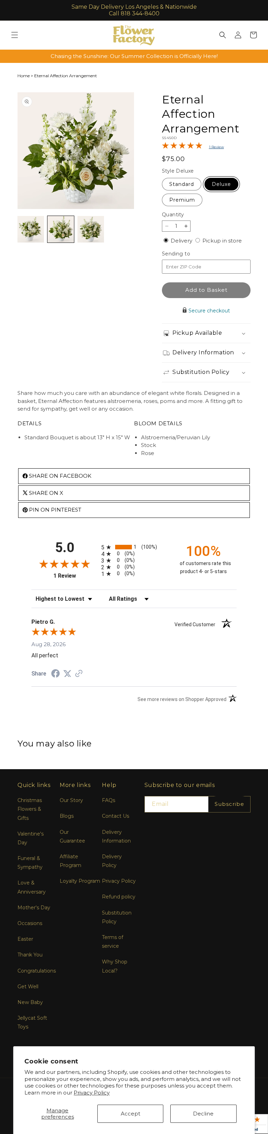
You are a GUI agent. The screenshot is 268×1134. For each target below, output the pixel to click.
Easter (25, 939)
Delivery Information (116, 836)
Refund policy (118, 897)
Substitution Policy (117, 917)
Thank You (30, 955)
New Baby (30, 1002)
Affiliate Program (70, 860)
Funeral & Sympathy (30, 862)
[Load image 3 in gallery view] (90, 229)
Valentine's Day (30, 838)
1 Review (216, 147)
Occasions (29, 923)
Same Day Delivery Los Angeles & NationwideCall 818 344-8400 (134, 10)
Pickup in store (222, 240)
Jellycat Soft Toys (32, 1022)
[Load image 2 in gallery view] (60, 229)
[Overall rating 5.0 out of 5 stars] (182, 147)
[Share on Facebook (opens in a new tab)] (55, 674)
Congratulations (36, 971)
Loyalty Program (80, 881)
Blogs (67, 816)
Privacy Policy (92, 1092)
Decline (203, 1113)
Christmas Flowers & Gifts (29, 809)
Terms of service (112, 941)
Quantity (173, 214)
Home (23, 75)
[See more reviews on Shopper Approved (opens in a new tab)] (79, 674)
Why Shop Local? (114, 966)
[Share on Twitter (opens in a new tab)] (67, 673)
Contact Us (115, 816)
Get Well (27, 986)
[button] (14, 35)
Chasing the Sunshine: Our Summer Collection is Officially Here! (134, 56)
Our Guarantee (72, 836)
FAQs (108, 800)
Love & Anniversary (31, 887)
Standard (181, 184)
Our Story (71, 800)
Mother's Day (33, 907)
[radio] (134, 547)
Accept (130, 1113)
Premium (182, 200)
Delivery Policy (112, 860)
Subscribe (229, 804)
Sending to (186, 254)
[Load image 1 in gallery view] (30, 229)
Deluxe (221, 184)
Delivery (182, 240)
